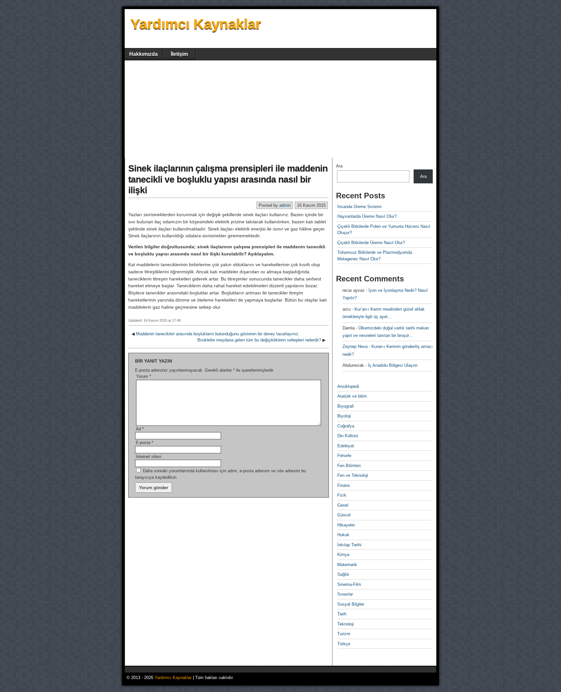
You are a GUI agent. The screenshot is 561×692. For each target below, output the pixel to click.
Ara (339, 166)
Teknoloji (345, 624)
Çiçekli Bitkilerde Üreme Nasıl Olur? (371, 242)
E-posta (144, 442)
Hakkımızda (143, 54)
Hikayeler (346, 525)
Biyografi (345, 406)
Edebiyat (345, 445)
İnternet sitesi (148, 456)
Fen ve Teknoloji (352, 475)
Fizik (341, 495)
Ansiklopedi (348, 386)
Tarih (341, 614)
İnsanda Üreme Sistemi (359, 206)
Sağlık (343, 574)
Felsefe (344, 455)
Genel (342, 505)
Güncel (344, 515)
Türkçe (343, 643)
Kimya (343, 554)
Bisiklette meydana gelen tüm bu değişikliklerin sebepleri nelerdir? (259, 340)
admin (285, 205)
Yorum (143, 376)
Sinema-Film (349, 584)
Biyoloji (344, 416)
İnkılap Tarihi (349, 544)
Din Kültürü (347, 435)
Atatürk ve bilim (352, 396)
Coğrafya (345, 426)
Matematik (347, 564)
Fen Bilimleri (349, 465)
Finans (343, 485)
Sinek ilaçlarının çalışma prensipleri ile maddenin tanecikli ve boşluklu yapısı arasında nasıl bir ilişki (228, 179)
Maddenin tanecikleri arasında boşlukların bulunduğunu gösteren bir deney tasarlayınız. (218, 333)
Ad (140, 428)
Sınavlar (345, 594)
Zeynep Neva (355, 346)
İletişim (179, 54)
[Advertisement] (280, 109)
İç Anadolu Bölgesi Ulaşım (393, 365)
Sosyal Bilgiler (350, 604)
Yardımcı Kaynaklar (196, 24)
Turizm (343, 633)
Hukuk (343, 534)
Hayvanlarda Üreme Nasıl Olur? (367, 216)
